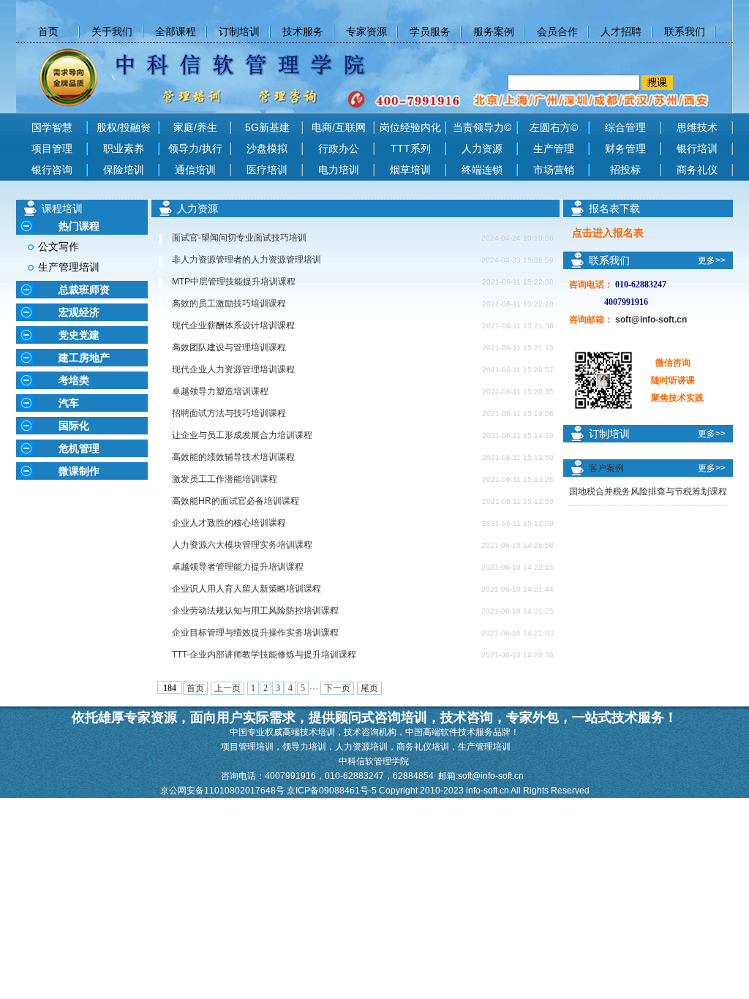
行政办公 (338, 148)
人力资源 (482, 148)
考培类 (74, 380)
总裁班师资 (84, 289)
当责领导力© (482, 127)
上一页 (227, 688)
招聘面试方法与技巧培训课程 (229, 413)
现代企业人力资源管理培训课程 (233, 369)
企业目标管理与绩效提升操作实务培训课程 (255, 632)
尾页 (369, 688)
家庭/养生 (195, 127)
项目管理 (51, 148)
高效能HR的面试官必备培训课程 (235, 501)
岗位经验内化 (410, 127)
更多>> (712, 260)
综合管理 (625, 127)
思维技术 (697, 127)
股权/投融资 (124, 127)
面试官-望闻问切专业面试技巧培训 (239, 238)
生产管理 (553, 148)
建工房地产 (84, 357)
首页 (195, 688)
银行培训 (697, 148)
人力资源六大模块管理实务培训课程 (242, 545)
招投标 (625, 170)
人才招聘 (621, 31)
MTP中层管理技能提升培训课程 (234, 281)
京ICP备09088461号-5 (333, 790)
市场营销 (553, 170)
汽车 (69, 403)
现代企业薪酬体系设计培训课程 (233, 325)
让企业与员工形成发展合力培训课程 (242, 435)
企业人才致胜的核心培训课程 (229, 523)
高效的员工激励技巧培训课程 (229, 303)
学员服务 (430, 31)
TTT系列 (411, 148)
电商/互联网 (339, 127)
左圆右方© (554, 127)
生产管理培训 (68, 267)
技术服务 (302, 31)
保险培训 (123, 170)
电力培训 (338, 170)
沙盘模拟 (266, 148)
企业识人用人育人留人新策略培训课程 (246, 589)
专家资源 (366, 31)
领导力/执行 (195, 148)
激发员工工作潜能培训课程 (224, 479)
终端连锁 (482, 170)
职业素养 (123, 148)
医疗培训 (266, 170)
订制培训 (239, 31)
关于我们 (111, 31)
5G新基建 (267, 127)
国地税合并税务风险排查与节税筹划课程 (648, 491)
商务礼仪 (697, 170)
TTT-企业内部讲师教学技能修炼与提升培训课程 (264, 654)
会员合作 (557, 31)
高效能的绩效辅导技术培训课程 (233, 457)
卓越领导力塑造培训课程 (220, 391)
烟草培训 (410, 170)
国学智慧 (51, 127)
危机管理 (79, 448)
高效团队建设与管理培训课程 (229, 347)
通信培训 (195, 170)
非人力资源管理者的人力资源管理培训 (246, 260)
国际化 (74, 425)
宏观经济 (79, 312)
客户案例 (606, 468)
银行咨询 (51, 170)
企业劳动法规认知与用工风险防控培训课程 (255, 611)
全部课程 (175, 31)
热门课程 (79, 226)
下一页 (337, 688)
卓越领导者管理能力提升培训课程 (238, 567)
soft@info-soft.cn (651, 319)
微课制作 (79, 471)
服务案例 (493, 31)
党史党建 (79, 335)
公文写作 (58, 246)
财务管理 (625, 148)
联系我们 (684, 31)
